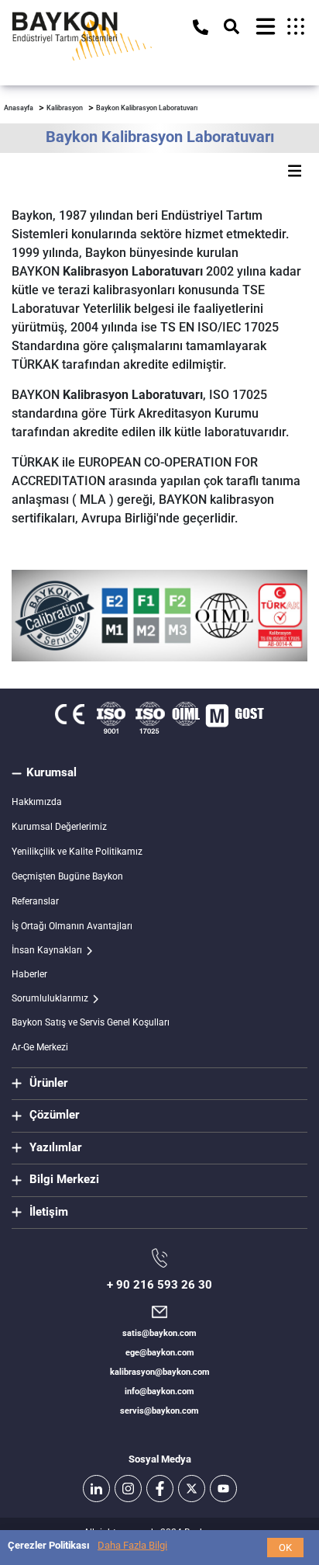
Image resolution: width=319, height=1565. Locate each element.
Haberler (29, 974)
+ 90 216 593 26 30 (159, 1285)
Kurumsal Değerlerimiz (59, 826)
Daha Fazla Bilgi (132, 1545)
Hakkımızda (37, 801)
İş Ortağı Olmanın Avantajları (72, 926)
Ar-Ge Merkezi (40, 1047)
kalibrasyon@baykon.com (160, 1372)
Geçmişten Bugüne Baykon (67, 876)
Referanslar (35, 901)
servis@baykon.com (159, 1411)
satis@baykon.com (159, 1333)
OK (285, 1547)
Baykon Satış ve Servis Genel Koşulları (91, 1022)
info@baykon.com (159, 1391)
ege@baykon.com (159, 1353)
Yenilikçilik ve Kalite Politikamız (77, 851)
